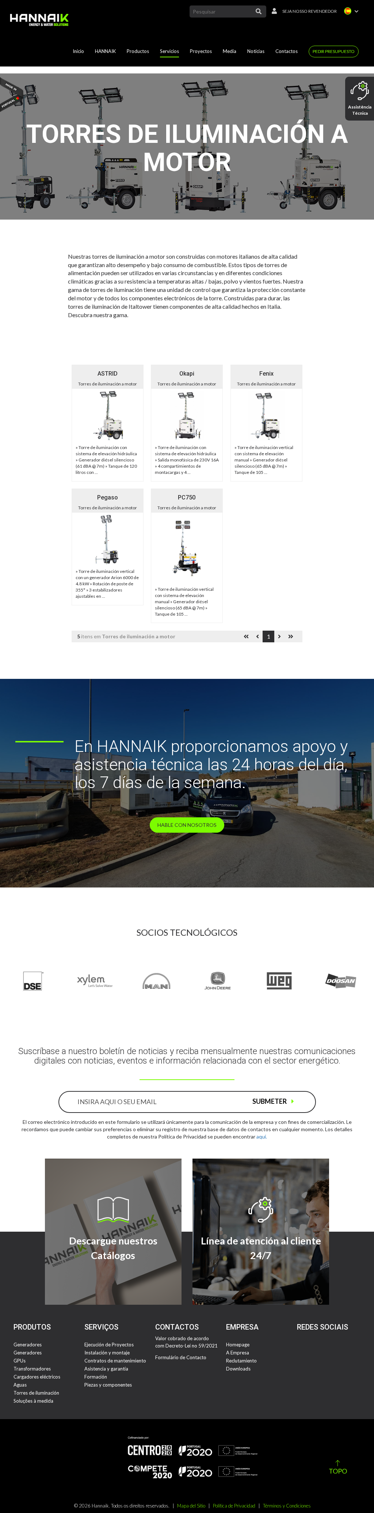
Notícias (255, 51)
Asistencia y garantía (106, 1369)
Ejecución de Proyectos (109, 1344)
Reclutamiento (241, 1361)
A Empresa (237, 1353)
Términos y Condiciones (287, 1506)
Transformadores (32, 1369)
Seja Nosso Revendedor (309, 11)
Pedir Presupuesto (334, 51)
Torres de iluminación (36, 1393)
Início (78, 51)
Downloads (238, 1369)
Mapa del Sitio (191, 1506)
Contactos (286, 51)
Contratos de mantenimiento (115, 1361)
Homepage (237, 1344)
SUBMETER (270, 1101)
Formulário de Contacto (180, 1357)
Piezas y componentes (108, 1385)
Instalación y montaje (107, 1353)
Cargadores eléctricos (37, 1377)
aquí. (261, 1136)
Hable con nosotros (187, 825)
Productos (138, 51)
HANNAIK (105, 51)
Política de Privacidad (234, 1506)
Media (229, 51)
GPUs (20, 1361)
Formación (95, 1377)
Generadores (28, 1344)
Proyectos (201, 51)
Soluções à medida (33, 1401)
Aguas (20, 1385)
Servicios (169, 51)
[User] (272, 11)
